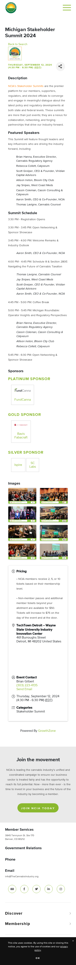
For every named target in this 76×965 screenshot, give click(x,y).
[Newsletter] (12, 889)
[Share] (60, 66)
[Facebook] (24, 889)
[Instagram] (61, 889)
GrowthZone (47, 731)
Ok (38, 958)
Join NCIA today (38, 808)
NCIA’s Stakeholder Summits (26, 86)
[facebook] (24, 889)
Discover (13, 913)
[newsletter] (12, 889)
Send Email (24, 689)
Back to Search (17, 44)
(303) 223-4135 (26, 685)
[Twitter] (36, 889)
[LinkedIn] (49, 889)
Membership (17, 924)
